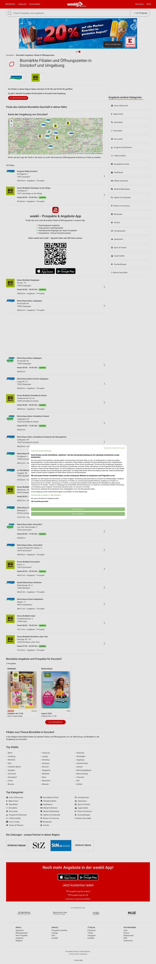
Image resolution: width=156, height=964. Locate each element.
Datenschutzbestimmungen (114, 448)
